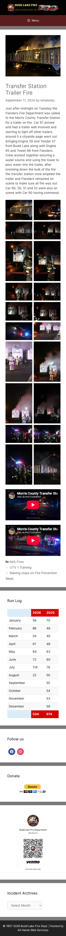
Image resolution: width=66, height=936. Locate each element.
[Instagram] (20, 751)
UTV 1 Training (20, 567)
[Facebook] (11, 751)
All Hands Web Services (33, 930)
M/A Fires (17, 562)
